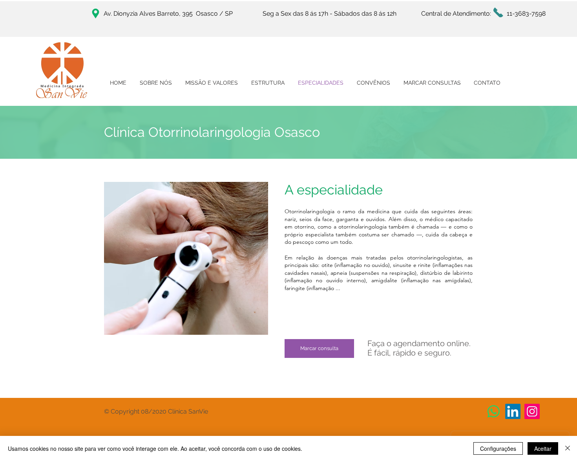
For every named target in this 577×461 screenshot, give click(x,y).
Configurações (498, 448)
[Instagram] (532, 411)
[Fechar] (567, 448)
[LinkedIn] (512, 411)
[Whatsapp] (493, 411)
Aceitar (542, 448)
